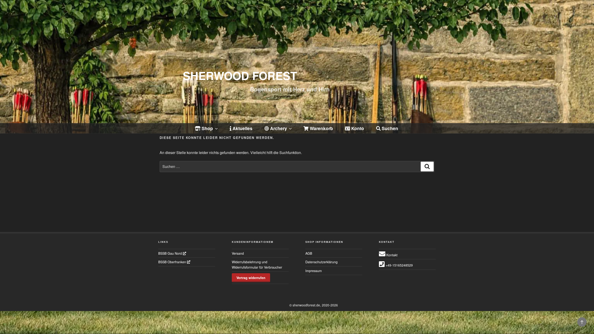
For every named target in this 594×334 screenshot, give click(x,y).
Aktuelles (241, 128)
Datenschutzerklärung (321, 262)
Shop (206, 128)
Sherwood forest (240, 75)
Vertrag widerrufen (250, 277)
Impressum (313, 270)
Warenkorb (321, 128)
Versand (238, 253)
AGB (308, 253)
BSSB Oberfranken (172, 262)
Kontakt (391, 255)
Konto (357, 128)
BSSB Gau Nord (170, 253)
